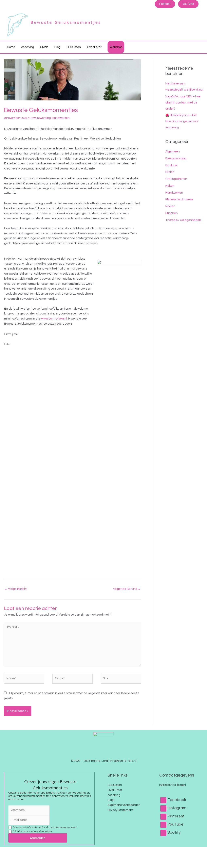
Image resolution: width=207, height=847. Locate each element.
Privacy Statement (120, 810)
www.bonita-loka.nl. (54, 318)
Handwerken (61, 117)
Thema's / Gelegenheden (183, 220)
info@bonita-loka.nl (172, 784)
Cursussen (115, 784)
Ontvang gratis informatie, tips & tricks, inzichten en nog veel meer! (44, 827)
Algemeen (172, 151)
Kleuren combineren (179, 199)
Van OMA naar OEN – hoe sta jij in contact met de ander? (183, 102)
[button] (198, 47)
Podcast (165, 3)
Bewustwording (40, 117)
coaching (114, 795)
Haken (169, 185)
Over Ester (115, 790)
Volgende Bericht (126, 588)
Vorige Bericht (15, 588)
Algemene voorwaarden (124, 805)
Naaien (170, 206)
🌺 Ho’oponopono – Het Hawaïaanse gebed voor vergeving (181, 121)
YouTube (188, 3)
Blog (111, 799)
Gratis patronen (176, 178)
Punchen (171, 213)
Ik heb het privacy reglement (32, 831)
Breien (169, 172)
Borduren (171, 165)
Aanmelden (37, 838)
